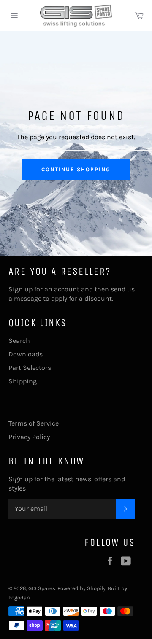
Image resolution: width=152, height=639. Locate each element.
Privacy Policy (29, 437)
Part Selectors (29, 368)
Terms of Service (33, 423)
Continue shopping (75, 169)
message (27, 298)
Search (19, 341)
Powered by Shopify (81, 588)
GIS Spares (41, 588)
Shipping (22, 381)
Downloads (25, 354)
